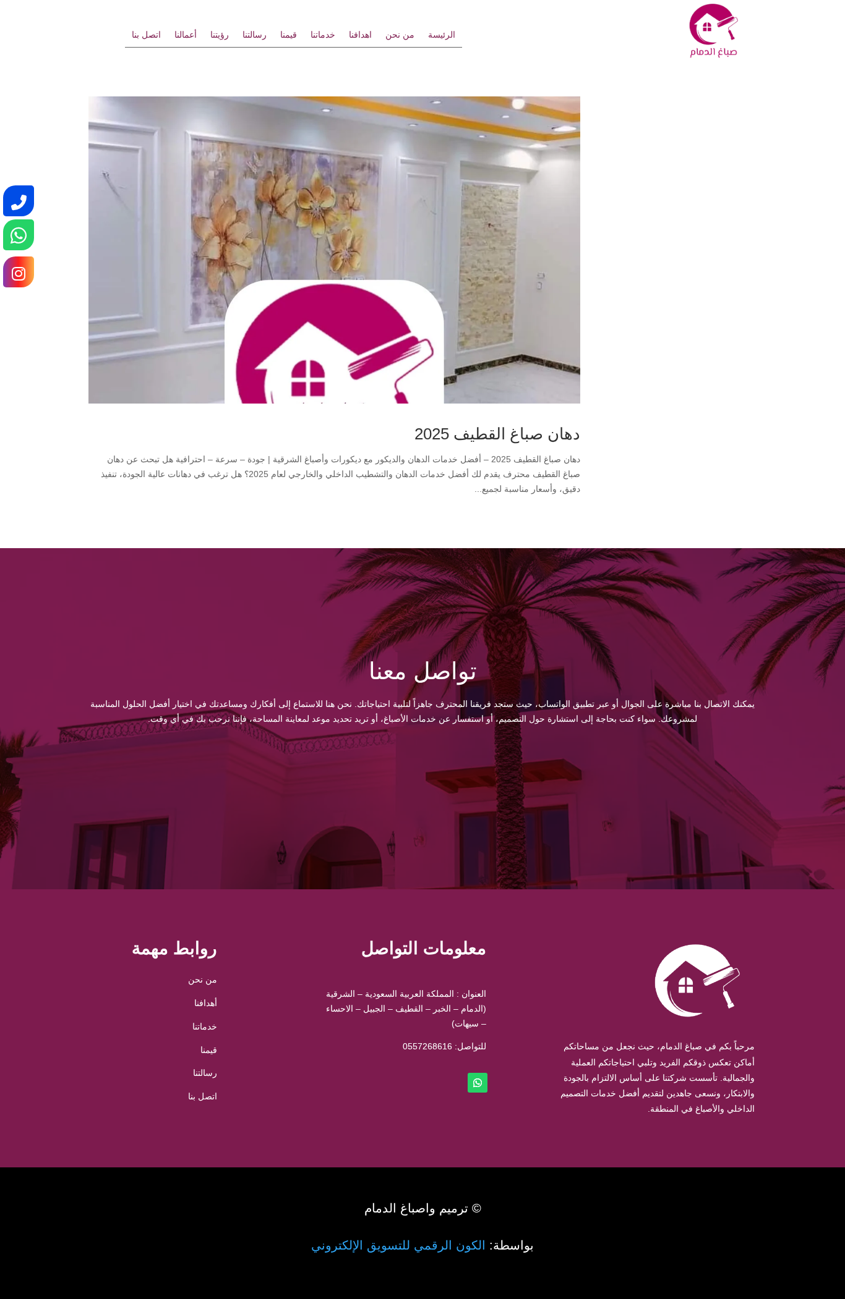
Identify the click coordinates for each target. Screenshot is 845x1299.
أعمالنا (185, 35)
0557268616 (427, 1046)
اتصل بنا (146, 35)
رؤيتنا (219, 35)
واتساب (246, 773)
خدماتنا (323, 35)
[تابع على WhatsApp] (477, 1083)
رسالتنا (254, 35)
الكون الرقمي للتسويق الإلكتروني (398, 1245)
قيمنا (288, 35)
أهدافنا (205, 1003)
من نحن (399, 35)
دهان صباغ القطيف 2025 (497, 434)
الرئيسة (441, 35)
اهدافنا (360, 35)
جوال (598, 773)
